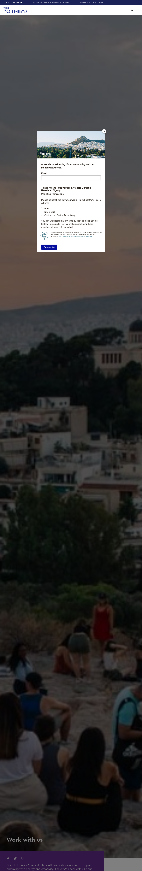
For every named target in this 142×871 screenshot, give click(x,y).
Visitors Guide (14, 2)
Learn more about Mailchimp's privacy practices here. (75, 236)
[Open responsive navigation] (137, 10)
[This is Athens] (13, 10)
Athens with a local (91, 2)
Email (44, 173)
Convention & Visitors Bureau (51, 2)
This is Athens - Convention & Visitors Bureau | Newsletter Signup (66, 189)
